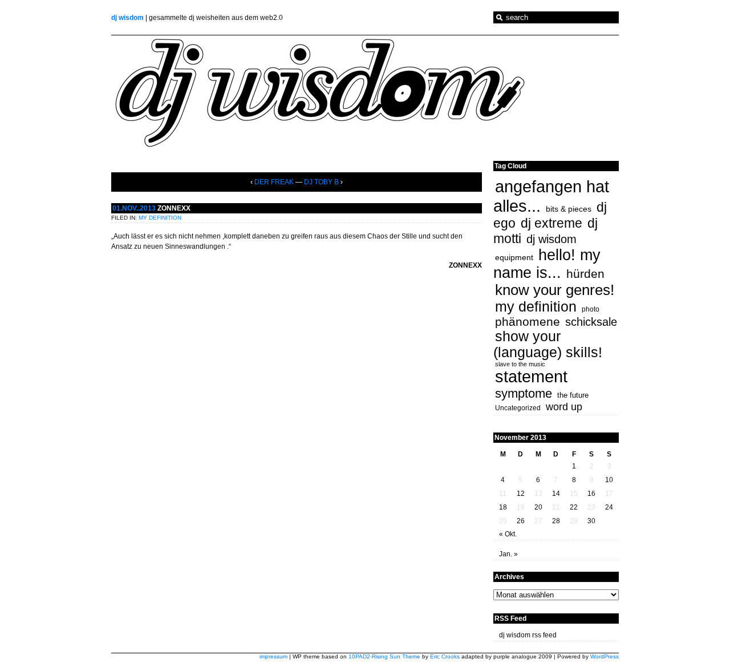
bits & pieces (568, 208)
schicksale (591, 322)
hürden (585, 273)
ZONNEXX (173, 208)
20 (538, 507)
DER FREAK (274, 182)
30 (591, 521)
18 (503, 507)
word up (564, 407)
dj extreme (551, 223)
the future (573, 395)
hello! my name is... (547, 263)
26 (521, 521)
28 (556, 521)
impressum (273, 656)
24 (609, 507)
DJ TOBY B (321, 182)
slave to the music (520, 364)
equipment (514, 257)
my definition (160, 218)
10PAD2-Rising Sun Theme (384, 656)
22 (574, 507)
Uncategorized (518, 408)
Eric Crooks (445, 656)
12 (521, 494)
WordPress (604, 656)
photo (590, 309)
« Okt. (508, 534)
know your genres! (554, 290)
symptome (523, 393)
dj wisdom (127, 18)
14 (556, 494)
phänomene (527, 321)
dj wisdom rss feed (528, 635)
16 (591, 494)
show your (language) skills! (547, 344)
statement (531, 376)
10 (609, 480)
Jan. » (508, 554)
